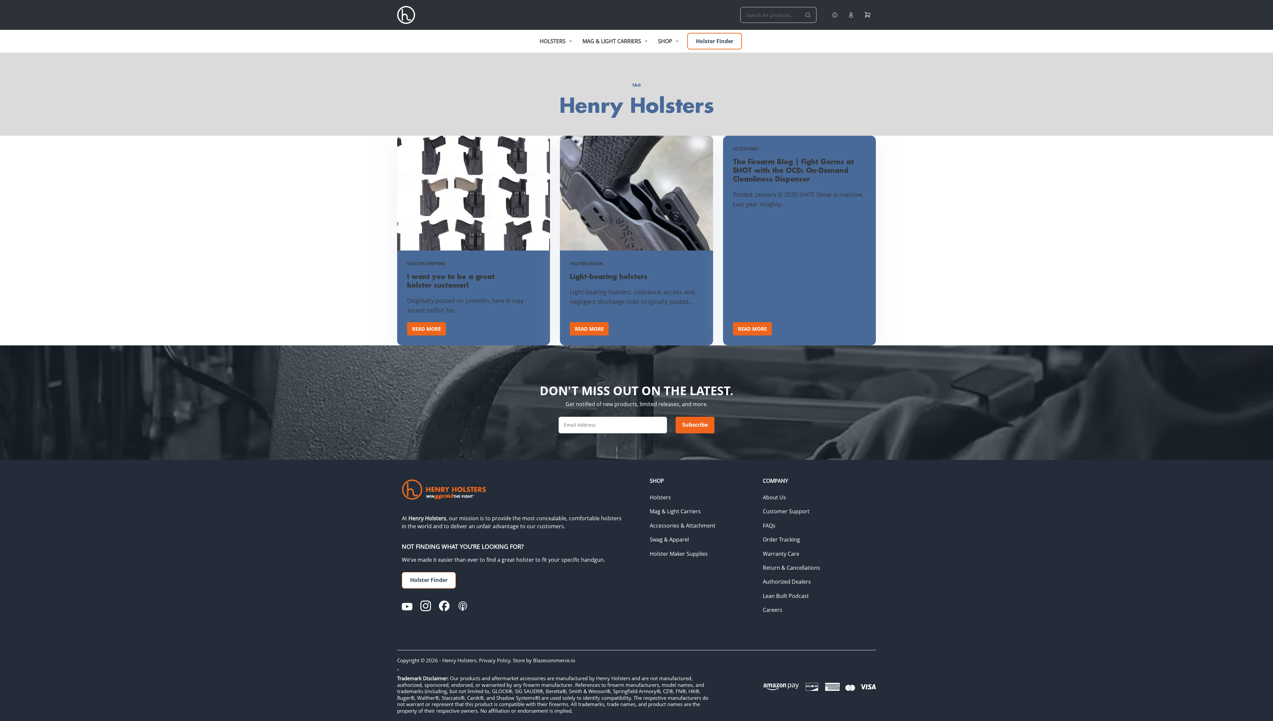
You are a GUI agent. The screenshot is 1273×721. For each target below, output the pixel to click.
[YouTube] (407, 606)
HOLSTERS (553, 41)
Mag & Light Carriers (675, 511)
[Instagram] (425, 606)
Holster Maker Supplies (679, 553)
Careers (772, 609)
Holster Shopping (426, 263)
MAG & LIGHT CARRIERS (611, 41)
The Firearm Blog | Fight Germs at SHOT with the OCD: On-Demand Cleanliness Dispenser (793, 170)
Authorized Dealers (787, 581)
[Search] (808, 15)
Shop (665, 41)
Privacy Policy (494, 660)
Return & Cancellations (791, 567)
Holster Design (586, 263)
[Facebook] (444, 606)
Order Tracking (781, 539)
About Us (774, 497)
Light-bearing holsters (608, 276)
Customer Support (786, 511)
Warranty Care (781, 553)
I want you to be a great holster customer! (451, 280)
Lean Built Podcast (786, 596)
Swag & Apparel (669, 539)
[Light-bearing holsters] (636, 193)
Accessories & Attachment (682, 525)
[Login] (851, 15)
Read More (429, 330)
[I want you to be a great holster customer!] (473, 193)
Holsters (660, 497)
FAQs (769, 525)
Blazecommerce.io (554, 660)
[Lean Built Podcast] (462, 606)
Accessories (746, 149)
